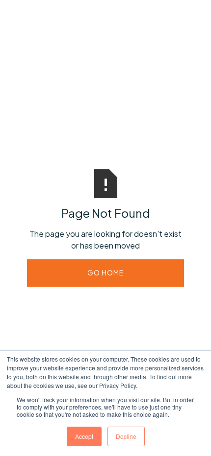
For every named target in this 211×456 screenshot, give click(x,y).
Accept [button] (84, 436)
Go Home (105, 272)
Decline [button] (126, 436)
